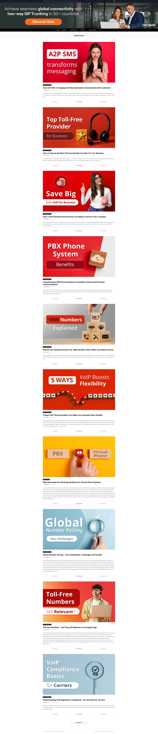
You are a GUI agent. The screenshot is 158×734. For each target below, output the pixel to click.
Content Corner (92, 30)
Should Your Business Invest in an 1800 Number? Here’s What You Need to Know (78, 350)
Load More (78, 722)
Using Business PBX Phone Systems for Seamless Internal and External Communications (74, 283)
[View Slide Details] (79, 15)
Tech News (82, 30)
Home (58, 30)
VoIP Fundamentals (47, 150)
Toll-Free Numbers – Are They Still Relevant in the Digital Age (70, 627)
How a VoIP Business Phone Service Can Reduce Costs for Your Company (74, 216)
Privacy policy (57, 731)
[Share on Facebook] (101, 165)
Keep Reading (79, 101)
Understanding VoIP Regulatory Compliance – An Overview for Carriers (74, 700)
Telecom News (73, 30)
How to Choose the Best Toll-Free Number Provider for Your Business (73, 153)
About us (52, 731)
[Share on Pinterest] (106, 165)
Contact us (63, 731)
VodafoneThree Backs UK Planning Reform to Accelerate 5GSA (65, 1)
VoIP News (64, 30)
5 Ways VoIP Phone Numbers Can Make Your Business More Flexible (72, 415)
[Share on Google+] (104, 165)
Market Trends (46, 479)
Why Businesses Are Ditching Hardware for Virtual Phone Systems (72, 482)
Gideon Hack (46, 90)
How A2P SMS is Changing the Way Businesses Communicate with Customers (77, 88)
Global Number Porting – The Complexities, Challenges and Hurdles (72, 555)
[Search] (100, 30)
